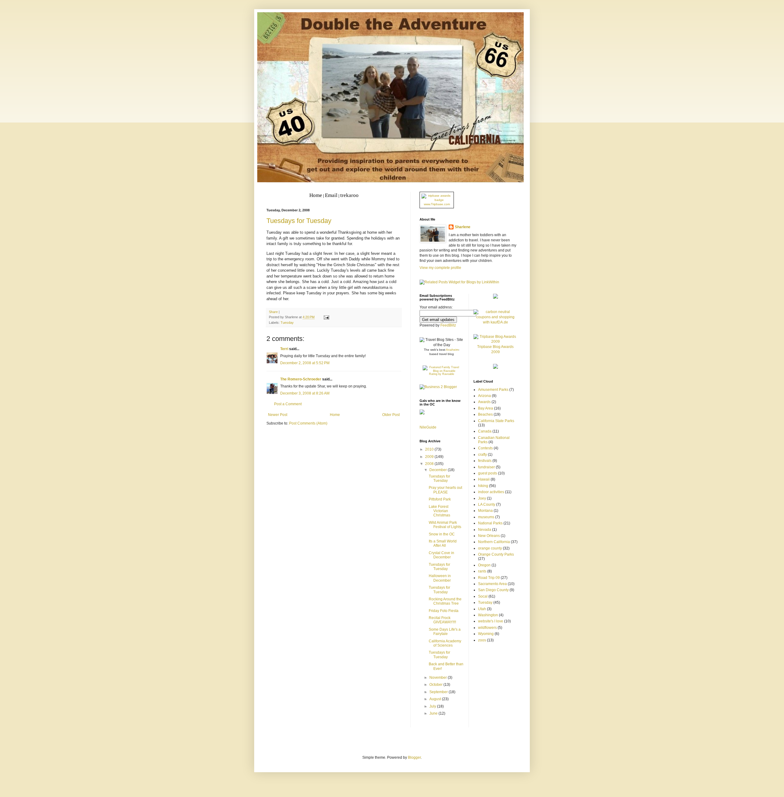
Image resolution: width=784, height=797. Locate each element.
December (438, 470)
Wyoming (486, 634)
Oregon (484, 565)
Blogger (414, 757)
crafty (482, 454)
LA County (486, 504)
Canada (485, 431)
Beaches (485, 414)
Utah (482, 609)
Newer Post (277, 415)
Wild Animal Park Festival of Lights (445, 524)
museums (486, 517)
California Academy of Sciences (445, 643)
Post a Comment (288, 404)
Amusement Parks (493, 389)
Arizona (484, 396)
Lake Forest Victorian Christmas (439, 511)
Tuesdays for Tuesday (298, 221)
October (436, 684)
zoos (482, 640)
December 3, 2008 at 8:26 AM (305, 393)
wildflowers (487, 627)
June (434, 713)
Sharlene (462, 227)
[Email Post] (325, 317)
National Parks (490, 523)
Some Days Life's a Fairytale (445, 631)
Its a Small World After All (443, 543)
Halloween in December (440, 578)
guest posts (487, 473)
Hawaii (484, 479)
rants (482, 571)
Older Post (391, 415)
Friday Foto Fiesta (443, 611)
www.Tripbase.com (437, 204)
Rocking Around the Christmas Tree (445, 601)
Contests (485, 448)
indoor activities (491, 492)
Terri (284, 349)
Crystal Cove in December (441, 555)
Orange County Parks (496, 554)
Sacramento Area (492, 584)
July (433, 706)
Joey (482, 498)
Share (273, 312)
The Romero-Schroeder (300, 379)
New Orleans (489, 536)
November (438, 677)
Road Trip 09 (489, 578)
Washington (488, 615)
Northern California (494, 542)
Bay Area (485, 408)
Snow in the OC (442, 534)
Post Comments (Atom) (308, 423)
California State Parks (496, 421)
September (439, 692)
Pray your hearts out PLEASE (445, 489)
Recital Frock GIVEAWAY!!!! (442, 620)
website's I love (490, 621)
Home (335, 415)
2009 (430, 457)
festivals (485, 461)
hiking (483, 486)
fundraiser (486, 467)
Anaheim (452, 349)
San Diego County (493, 590)
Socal (483, 596)
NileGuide (428, 427)
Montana (485, 510)
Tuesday (287, 322)
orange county (490, 548)
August (435, 699)
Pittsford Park (440, 499)
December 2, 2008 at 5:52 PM (305, 363)
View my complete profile (440, 268)
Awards (484, 402)
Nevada (484, 529)
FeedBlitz (448, 325)
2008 (430, 464)
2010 (430, 449)
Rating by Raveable (441, 374)
